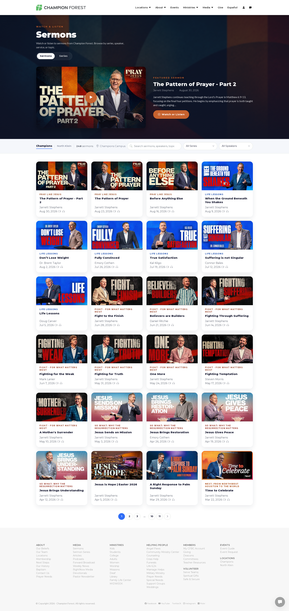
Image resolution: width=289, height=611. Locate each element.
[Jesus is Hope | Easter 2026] (116, 465)
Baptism (41, 569)
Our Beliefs (42, 548)
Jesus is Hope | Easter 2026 (116, 484)
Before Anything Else (166, 198)
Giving (187, 552)
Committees (190, 559)
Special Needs (155, 580)
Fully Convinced (107, 257)
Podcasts (78, 559)
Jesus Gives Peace (219, 432)
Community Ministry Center (163, 552)
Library (113, 576)
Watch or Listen (173, 114)
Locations (41, 555)
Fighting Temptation (221, 374)
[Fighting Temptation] (227, 349)
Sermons (56, 34)
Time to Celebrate (219, 490)
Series (63, 55)
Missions (115, 569)
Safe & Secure (191, 579)
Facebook (151, 603)
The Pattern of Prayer (112, 198)
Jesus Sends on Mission (113, 432)
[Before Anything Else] (172, 176)
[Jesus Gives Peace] (227, 407)
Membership (43, 559)
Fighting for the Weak (56, 374)
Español (232, 7)
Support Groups (156, 583)
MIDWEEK (116, 583)
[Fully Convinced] (116, 235)
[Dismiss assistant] (284, 596)
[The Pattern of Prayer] (116, 176)
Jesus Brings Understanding (61, 490)
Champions (44, 145)
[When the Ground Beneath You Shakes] (227, 176)
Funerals (151, 562)
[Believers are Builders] (172, 290)
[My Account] (243, 8)
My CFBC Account (194, 548)
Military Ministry (156, 573)
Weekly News (81, 566)
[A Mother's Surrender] (61, 407)
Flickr (202, 603)
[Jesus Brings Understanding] (61, 465)
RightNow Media (83, 569)
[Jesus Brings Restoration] (172, 407)
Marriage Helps (155, 569)
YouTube (165, 603)
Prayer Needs (44, 576)
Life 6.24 (151, 566)
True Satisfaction (163, 257)
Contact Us (42, 573)
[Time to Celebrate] (227, 465)
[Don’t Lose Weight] (61, 235)
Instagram (190, 603)
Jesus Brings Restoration (169, 432)
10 (152, 516)
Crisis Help (153, 559)
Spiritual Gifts (191, 575)
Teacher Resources (194, 562)
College (114, 555)
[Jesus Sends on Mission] (116, 407)
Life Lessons (49, 313)
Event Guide (227, 548)
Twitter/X (176, 603)
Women (114, 562)
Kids (112, 548)
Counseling (153, 555)
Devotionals (80, 573)
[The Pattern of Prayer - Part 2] (91, 97)
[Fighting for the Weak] (61, 349)
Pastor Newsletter (83, 576)
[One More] (172, 349)
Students (115, 552)
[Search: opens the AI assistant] (250, 7)
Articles (77, 555)
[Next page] (167, 516)
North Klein (64, 145)
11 (160, 516)
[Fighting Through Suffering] (227, 290)
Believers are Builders (167, 316)
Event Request (229, 552)
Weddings (152, 587)
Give (220, 7)
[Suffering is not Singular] (227, 235)
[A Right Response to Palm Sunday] (172, 465)
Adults (113, 559)
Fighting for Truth (109, 374)
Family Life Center (120, 580)
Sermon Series (81, 552)
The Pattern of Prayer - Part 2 (194, 84)
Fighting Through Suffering (227, 316)
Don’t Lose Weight (54, 257)
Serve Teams (190, 572)
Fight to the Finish (109, 316)
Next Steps (42, 562)
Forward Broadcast (84, 562)
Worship (114, 566)
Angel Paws (153, 548)
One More (157, 374)
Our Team (42, 552)
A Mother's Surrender (56, 432)
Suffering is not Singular (224, 257)
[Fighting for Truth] (116, 349)
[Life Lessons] (61, 290)
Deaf (112, 573)
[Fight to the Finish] (116, 290)
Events (174, 7)
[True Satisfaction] (172, 235)
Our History (43, 566)
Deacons (188, 555)
